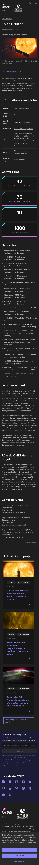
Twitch (3, 788)
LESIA (13, 487)
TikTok (23, 781)
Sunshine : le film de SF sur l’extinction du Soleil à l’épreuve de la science (18, 595)
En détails (32, 546)
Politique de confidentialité (25, 842)
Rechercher (30, 3)
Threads (9, 788)
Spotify (9, 794)
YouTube (29, 781)
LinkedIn (16, 781)
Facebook (9, 781)
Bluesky (16, 788)
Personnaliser (19, 861)
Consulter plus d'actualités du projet (17, 720)
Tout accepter (19, 850)
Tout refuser (19, 855)
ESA (15, 129)
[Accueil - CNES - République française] (22, 812)
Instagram (3, 781)
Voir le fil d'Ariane (7, 18)
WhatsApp (3, 794)
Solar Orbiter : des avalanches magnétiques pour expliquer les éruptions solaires (18, 648)
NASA (21, 129)
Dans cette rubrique (13, 71)
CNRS (29, 129)
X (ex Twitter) (29, 788)
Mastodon (23, 788)
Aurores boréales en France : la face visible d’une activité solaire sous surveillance (18, 701)
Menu (36, 3)
